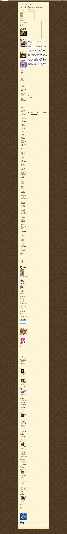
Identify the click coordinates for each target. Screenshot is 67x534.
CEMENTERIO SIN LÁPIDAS (23, 197)
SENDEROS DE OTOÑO (23, 163)
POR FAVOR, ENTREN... (23, 172)
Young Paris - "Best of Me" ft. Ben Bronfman (24, 129)
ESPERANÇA (25, 471)
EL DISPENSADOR (25, 4)
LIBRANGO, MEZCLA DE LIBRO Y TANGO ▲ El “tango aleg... (23, 124)
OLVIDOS (22, 228)
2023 (21, 73)
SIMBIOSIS (22, 227)
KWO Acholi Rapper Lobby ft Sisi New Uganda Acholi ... (23, 126)
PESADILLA (22, 182)
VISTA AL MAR (23, 204)
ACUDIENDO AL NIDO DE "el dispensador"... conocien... (23, 214)
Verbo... (22, 504)
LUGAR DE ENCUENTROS (23, 110)
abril (21, 255)
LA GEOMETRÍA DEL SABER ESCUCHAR (23, 147)
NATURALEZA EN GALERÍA (23, 203)
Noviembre (22, 407)
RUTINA (22, 169)
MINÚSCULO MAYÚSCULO (23, 104)
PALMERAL (22, 98)
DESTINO (22, 180)
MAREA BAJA (22, 140)
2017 (21, 78)
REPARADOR (22, 99)
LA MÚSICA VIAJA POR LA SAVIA (24, 223)
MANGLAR (22, 240)
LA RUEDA (22, 158)
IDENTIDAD (22, 181)
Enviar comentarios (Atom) (34, 114)
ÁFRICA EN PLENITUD (23, 89)
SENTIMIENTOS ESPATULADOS (23, 115)
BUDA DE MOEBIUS (23, 185)
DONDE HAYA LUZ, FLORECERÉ (23, 209)
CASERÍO (22, 107)
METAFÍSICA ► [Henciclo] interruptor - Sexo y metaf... (23, 225)
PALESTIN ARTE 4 (23, 152)
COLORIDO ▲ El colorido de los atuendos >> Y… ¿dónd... (23, 242)
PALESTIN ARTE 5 (23, 151)
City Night (25, 414)
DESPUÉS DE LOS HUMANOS (23, 210)
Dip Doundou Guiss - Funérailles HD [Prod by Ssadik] (23, 134)
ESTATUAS (22, 164)
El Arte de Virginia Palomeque (23, 413)
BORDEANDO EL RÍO (23, 170)
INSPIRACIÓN (22, 183)
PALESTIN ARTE (23, 155)
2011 (21, 262)
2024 (21, 72)
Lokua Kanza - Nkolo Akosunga (23, 248)
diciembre (22, 80)
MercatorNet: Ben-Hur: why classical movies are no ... (23, 103)
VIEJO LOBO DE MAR (23, 141)
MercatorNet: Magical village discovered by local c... (23, 118)
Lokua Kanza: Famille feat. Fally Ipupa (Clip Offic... (23, 250)
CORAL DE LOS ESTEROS (23, 459)
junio (21, 253)
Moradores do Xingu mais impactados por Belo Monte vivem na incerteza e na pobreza (23, 453)
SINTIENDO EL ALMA (23, 116)
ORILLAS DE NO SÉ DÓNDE (23, 113)
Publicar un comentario (30, 98)
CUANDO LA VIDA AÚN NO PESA (24, 149)
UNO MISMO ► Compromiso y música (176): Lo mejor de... (24, 136)
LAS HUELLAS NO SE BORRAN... (23, 236)
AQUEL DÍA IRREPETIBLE (23, 111)
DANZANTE (22, 176)
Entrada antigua (45, 112)
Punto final (22, 430)
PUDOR (22, 90)
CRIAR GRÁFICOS (25, 436)
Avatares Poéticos (23, 466)
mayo (22, 254)
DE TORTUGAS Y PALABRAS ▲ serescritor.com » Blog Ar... (23, 193)
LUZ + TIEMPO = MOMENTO (23, 234)
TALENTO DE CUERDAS (24, 144)
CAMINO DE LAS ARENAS (23, 221)
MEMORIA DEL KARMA (23, 166)
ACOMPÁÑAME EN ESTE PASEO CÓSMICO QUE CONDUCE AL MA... (23, 85)
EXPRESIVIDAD (23, 93)
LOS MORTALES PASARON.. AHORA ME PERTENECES (23, 206)
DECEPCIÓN (22, 95)
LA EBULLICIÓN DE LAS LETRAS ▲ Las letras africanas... (23, 245)
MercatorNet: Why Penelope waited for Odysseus (23, 191)
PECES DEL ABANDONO (23, 220)
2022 (21, 74)
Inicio (38, 112)
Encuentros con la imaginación (23, 429)
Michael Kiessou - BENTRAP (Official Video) (23, 131)
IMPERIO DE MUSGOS (23, 199)
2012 (21, 261)
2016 (21, 79)
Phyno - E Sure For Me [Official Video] (23, 128)
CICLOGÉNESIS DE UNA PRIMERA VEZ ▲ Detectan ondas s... (23, 160)
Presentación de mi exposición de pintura (23, 467)
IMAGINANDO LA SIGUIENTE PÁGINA (23, 146)
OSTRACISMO (22, 142)
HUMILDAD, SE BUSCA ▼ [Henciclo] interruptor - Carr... (23, 157)
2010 (21, 263)
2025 (21, 71)
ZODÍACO (22, 97)
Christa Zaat (29, 39)
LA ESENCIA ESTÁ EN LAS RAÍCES (23, 217)
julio (21, 252)
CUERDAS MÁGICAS (23, 186)
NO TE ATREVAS (23, 202)
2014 (21, 259)
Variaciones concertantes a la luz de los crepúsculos (25, 487)
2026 (21, 70)
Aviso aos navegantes (23, 479)
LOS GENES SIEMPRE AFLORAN (23, 239)
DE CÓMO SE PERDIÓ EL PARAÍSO (23, 237)
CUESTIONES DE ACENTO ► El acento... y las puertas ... (23, 138)
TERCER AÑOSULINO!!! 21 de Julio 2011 (25, 497)
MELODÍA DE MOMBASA (22, 120)
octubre (22, 82)
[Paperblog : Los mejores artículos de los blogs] (22, 356)
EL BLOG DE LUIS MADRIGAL (23, 399)
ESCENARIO (22, 92)
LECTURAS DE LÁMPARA (23, 143)
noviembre (22, 81)
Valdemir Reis (22, 434)
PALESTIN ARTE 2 (23, 154)
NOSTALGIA (22, 233)
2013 (21, 260)
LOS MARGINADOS (23, 359)
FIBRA (22, 187)
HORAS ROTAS (22, 368)
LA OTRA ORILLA (23, 94)
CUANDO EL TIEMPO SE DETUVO (23, 212)
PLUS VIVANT (22, 251)
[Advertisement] (34, 105)
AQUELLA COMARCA (23, 226)
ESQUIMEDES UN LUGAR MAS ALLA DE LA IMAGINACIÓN (23, 442)
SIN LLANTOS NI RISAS (25, 444)
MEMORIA (22, 175)
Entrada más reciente (30, 112)
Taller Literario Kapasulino (22, 494)
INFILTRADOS (22, 188)
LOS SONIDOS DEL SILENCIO (23, 201)
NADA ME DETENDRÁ (23, 215)
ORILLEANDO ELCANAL (22, 171)
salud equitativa (23, 288)
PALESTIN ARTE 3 (23, 153)
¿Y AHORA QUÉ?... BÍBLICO (23, 178)
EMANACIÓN (22, 230)
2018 (21, 77)
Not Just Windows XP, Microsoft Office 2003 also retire (23, 461)
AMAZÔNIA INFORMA (23, 451)
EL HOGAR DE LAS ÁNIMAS (23, 218)
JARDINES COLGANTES (24, 198)
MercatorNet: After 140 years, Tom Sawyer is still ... (23, 174)
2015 (21, 258)
